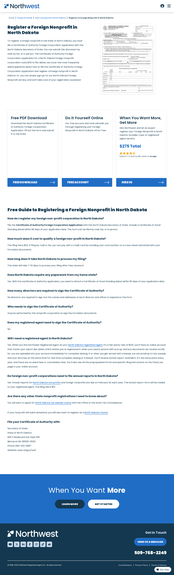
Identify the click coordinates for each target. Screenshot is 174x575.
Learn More (70, 504)
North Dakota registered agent (85, 344)
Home (11, 18)
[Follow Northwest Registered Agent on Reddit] (49, 544)
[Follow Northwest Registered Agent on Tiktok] (43, 544)
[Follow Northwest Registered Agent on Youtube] (10, 544)
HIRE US (127, 182)
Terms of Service (159, 565)
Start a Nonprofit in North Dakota (50, 18)
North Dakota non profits (47, 382)
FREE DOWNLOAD (25, 182)
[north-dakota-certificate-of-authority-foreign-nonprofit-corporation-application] (128, 59)
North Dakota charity (96, 412)
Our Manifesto (125, 565)
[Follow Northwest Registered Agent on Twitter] (16, 544)
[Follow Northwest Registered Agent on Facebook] (29, 544)
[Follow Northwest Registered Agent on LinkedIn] (23, 544)
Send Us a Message (150, 542)
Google (153, 156)
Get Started (103, 504)
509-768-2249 (150, 553)
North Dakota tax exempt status (53, 402)
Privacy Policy (141, 565)
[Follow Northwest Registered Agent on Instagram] (36, 544)
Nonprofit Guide (24, 18)
